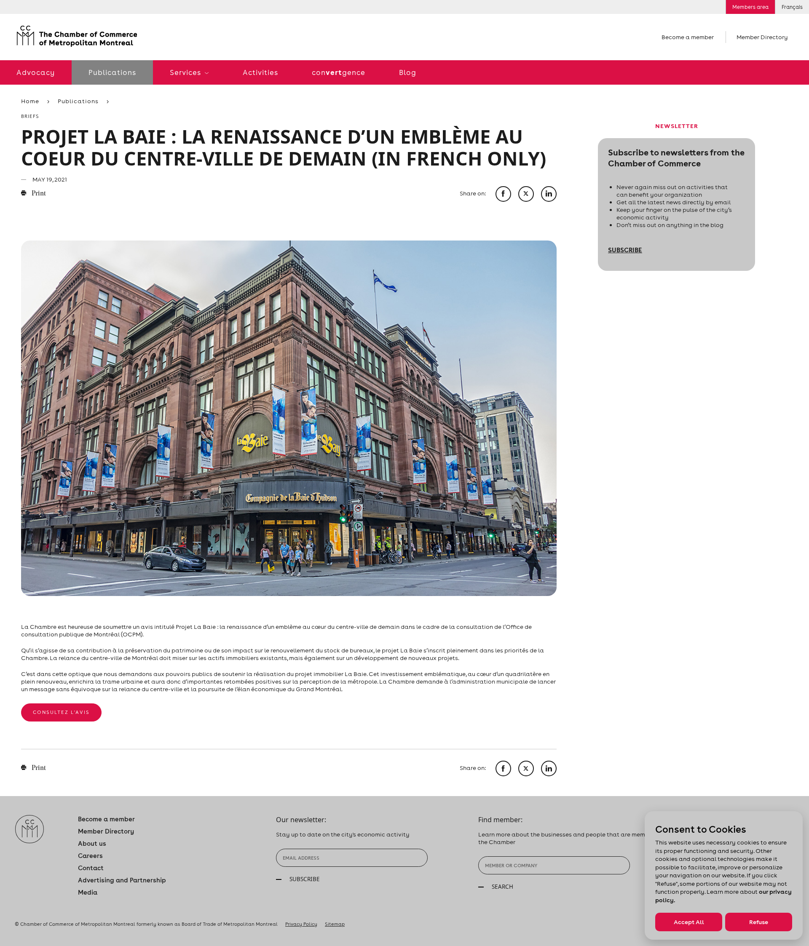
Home (30, 101)
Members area (750, 7)
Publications (112, 72)
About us (92, 843)
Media (87, 892)
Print (38, 193)
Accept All (689, 922)
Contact (91, 868)
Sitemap (335, 924)
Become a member (688, 37)
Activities (260, 72)
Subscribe (625, 250)
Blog (407, 72)
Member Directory (762, 37)
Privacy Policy (301, 924)
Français (792, 7)
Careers (90, 856)
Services (186, 72)
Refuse (758, 922)
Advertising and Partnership (122, 880)
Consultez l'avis (61, 712)
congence (338, 72)
